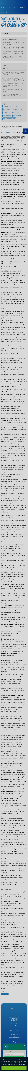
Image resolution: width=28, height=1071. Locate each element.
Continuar (14, 1067)
